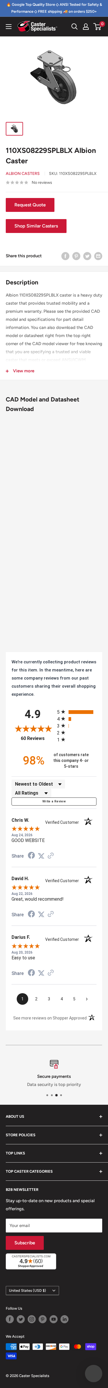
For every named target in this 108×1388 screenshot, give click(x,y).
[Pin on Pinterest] (76, 256)
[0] (97, 26)
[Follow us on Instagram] (32, 1319)
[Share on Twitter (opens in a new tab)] (41, 856)
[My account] (86, 26)
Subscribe (24, 1243)
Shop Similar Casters (36, 226)
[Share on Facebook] (65, 256)
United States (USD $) (27, 1290)
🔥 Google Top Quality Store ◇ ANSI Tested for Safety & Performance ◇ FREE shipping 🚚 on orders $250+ (54, 8)
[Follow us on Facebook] (10, 1319)
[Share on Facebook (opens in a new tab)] (31, 856)
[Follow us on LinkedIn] (64, 1319)
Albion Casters (23, 173)
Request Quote (30, 205)
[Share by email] (98, 256)
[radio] (77, 712)
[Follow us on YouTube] (54, 1319)
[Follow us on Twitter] (21, 1319)
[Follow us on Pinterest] (43, 1319)
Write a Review (54, 801)
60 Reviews (37, 738)
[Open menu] (9, 26)
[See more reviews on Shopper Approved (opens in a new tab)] (51, 856)
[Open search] (74, 26)
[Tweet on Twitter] (87, 256)
